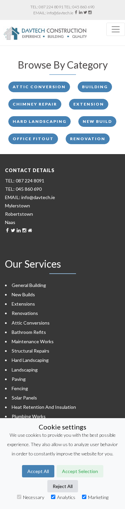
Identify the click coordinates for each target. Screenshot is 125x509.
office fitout (33, 138)
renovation (87, 138)
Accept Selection (80, 471)
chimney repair (35, 104)
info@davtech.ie (60, 12)
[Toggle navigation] (115, 29)
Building (95, 86)
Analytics (66, 497)
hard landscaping (39, 121)
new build (97, 121)
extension (88, 104)
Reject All (63, 486)
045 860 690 (83, 6)
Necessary (33, 497)
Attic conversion (39, 86)
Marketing (98, 497)
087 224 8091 (51, 6)
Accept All (38, 471)
